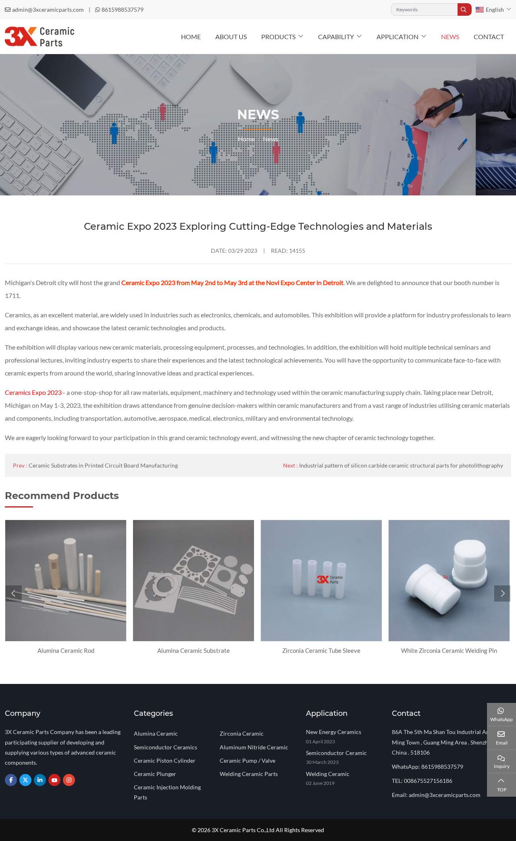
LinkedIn (40, 780)
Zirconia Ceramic (242, 733)
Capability (336, 36)
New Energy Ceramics (333, 731)
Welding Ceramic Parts (249, 773)
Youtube (54, 780)
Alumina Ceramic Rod (65, 650)
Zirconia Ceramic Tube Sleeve (321, 650)
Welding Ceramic (328, 773)
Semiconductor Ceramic (336, 752)
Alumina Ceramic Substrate (193, 650)
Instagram (69, 780)
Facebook (11, 780)
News (450, 36)
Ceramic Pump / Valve (247, 760)
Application (397, 36)
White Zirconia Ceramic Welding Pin (449, 650)
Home (191, 36)
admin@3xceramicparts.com (48, 9)
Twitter (25, 780)
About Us (231, 36)
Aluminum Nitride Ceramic (254, 747)
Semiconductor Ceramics (165, 747)
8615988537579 (123, 9)
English (495, 9)
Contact (489, 36)
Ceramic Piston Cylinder (165, 760)
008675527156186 (428, 780)
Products (278, 36)
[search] (465, 9)
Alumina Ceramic (156, 733)
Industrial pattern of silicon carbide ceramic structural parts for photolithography (401, 465)
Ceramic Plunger (155, 773)
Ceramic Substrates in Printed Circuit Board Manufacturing (103, 465)
